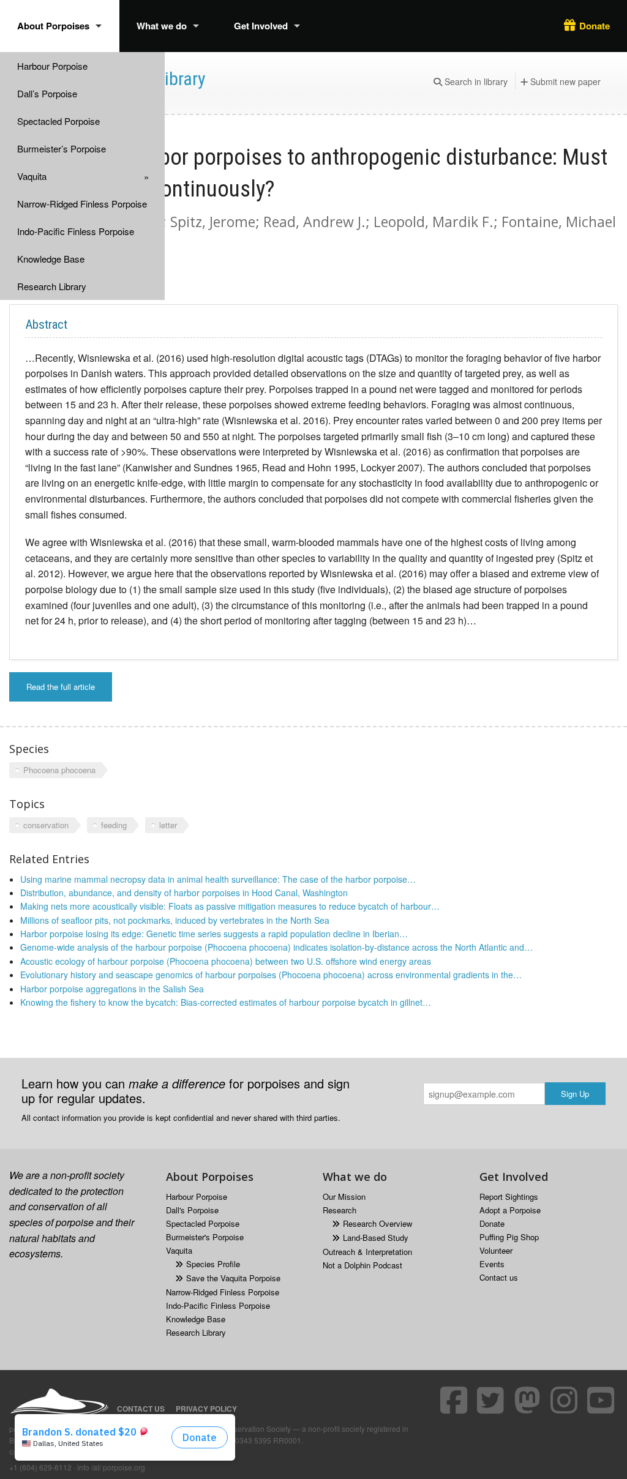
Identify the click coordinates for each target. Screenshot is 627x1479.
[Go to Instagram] (565, 1400)
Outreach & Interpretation (367, 1251)
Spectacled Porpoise (58, 120)
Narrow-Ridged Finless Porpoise (82, 203)
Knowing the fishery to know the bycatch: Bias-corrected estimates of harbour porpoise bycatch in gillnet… (225, 1002)
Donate (594, 25)
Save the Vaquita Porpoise (233, 1278)
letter (168, 825)
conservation (46, 825)
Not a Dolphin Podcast (362, 1265)
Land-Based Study (375, 1237)
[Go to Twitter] (492, 1400)
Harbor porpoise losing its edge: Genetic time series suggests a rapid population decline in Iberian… (214, 933)
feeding (114, 825)
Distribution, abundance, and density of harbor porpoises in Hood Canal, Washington (184, 892)
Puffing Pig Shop (509, 1237)
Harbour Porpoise (52, 65)
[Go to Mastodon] (529, 1400)
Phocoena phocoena (59, 770)
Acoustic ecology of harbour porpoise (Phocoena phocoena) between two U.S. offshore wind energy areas (225, 961)
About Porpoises (53, 25)
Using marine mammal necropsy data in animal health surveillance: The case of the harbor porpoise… (218, 879)
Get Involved (261, 25)
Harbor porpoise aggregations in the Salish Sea (112, 989)
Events (492, 1264)
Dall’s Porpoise (47, 93)
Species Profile (213, 1264)
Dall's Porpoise (192, 1210)
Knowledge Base (50, 258)
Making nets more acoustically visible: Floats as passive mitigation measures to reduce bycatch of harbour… (230, 906)
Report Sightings (508, 1196)
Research (339, 1210)
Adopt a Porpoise (510, 1210)
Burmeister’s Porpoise (61, 148)
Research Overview (377, 1223)
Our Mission (344, 1196)
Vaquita (32, 176)
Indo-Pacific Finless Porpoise (75, 231)
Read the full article (60, 686)
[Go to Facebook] (455, 1400)
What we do (162, 25)
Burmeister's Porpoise (205, 1237)
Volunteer (495, 1250)
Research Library (51, 286)
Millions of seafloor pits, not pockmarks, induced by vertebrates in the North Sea (174, 920)
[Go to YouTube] (602, 1400)
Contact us (498, 1277)
